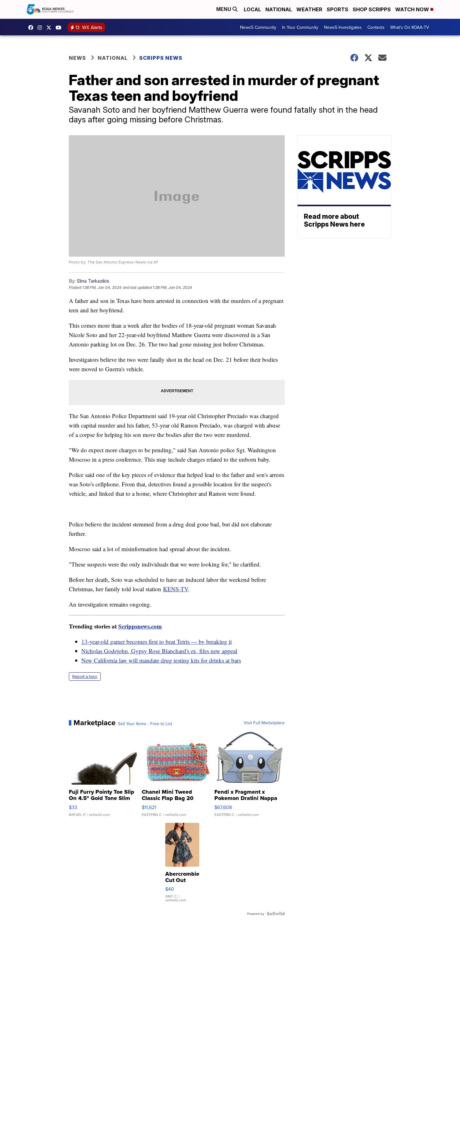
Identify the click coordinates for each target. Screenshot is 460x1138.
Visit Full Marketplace (264, 722)
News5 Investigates (343, 27)
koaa (50, 27)
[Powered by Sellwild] (276, 913)
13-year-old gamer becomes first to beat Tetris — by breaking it (156, 641)
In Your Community (300, 27)
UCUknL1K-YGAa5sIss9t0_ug (60, 27)
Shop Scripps (372, 9)
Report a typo (84, 676)
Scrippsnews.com (140, 626)
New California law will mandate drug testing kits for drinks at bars (161, 660)
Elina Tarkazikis (93, 281)
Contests (376, 27)
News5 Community (258, 27)
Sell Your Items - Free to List (145, 723)
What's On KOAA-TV (409, 27)
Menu (224, 9)
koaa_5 (41, 27)
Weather (309, 9)
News (77, 58)
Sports (337, 9)
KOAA (32, 27)
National (278, 9)
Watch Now (412, 9)
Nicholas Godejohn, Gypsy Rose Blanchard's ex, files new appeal (159, 651)
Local (252, 9)
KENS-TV (175, 589)
